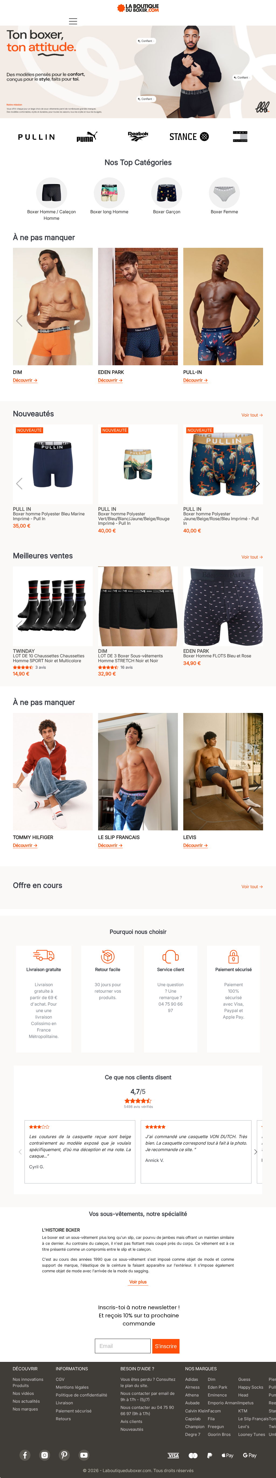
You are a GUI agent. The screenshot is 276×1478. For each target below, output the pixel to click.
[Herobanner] (138, 69)
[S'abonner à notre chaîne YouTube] (83, 1455)
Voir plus (138, 1281)
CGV (60, 1379)
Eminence (217, 1395)
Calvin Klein (196, 1410)
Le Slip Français (253, 1418)
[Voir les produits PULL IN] (36, 136)
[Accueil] (138, 7)
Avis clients (131, 1421)
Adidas (191, 1379)
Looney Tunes (251, 1434)
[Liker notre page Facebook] (24, 1455)
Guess (244, 1379)
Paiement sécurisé (74, 1410)
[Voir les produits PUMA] (87, 136)
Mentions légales (72, 1387)
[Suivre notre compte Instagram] (44, 1455)
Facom (214, 1410)
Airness (192, 1387)
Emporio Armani (223, 1402)
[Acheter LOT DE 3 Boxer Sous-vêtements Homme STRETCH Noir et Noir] (138, 606)
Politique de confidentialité (81, 1395)
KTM (242, 1410)
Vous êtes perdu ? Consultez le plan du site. (147, 1382)
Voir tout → (252, 415)
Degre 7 (192, 1434)
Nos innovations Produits (28, 1382)
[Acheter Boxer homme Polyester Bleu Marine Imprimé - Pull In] (53, 464)
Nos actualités (26, 1401)
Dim (211, 1379)
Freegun (216, 1426)
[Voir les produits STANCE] (189, 136)
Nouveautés (131, 1429)
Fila (211, 1418)
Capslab (193, 1418)
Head (243, 1395)
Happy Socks (250, 1387)
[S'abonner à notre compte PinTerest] (64, 1455)
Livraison (64, 1402)
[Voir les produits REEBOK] (138, 136)
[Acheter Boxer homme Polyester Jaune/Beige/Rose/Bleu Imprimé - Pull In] (223, 464)
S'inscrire (166, 1346)
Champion (195, 1426)
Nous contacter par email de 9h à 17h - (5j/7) (147, 1396)
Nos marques (25, 1409)
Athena (192, 1395)
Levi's (243, 1426)
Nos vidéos (23, 1393)
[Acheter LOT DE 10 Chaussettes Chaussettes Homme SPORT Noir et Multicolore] (53, 606)
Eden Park (217, 1387)
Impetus (246, 1402)
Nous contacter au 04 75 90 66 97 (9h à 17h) (147, 1410)
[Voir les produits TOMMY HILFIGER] (240, 136)
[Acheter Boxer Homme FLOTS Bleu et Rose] (223, 606)
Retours (63, 1418)
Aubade (192, 1402)
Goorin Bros (219, 1434)
